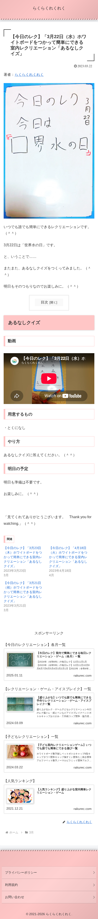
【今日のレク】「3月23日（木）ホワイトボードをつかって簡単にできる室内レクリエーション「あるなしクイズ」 (23, 557)
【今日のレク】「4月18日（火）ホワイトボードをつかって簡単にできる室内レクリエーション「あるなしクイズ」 (68, 557)
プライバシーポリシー (21, 872)
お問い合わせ (14, 897)
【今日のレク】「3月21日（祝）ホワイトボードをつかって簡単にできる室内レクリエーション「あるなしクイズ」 (23, 592)
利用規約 (11, 885)
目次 (44, 302)
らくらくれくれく (29, 74)
